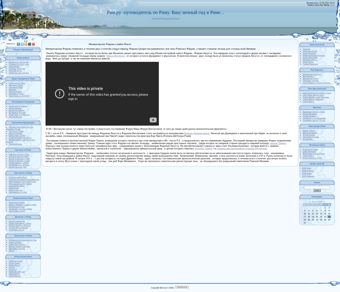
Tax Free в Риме (16, 131)
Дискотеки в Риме (17, 202)
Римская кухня (15, 261)
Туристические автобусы (20, 138)
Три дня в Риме (16, 87)
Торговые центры (16, 230)
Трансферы (14, 66)
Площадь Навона (310, 81)
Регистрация (167, 18)
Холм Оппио (308, 62)
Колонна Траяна (203, 148)
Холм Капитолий (310, 58)
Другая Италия (15, 92)
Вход (177, 18)
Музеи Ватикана (310, 114)
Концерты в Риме (16, 207)
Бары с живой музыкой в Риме (22, 205)
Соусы (12, 267)
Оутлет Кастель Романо (20, 225)
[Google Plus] (33, 44)
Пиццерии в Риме (17, 186)
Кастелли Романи (17, 110)
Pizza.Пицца (14, 263)
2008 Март (306, 168)
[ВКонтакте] (18, 44)
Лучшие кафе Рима (17, 177)
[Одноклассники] (26, 44)
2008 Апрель (307, 171)
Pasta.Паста (14, 265)
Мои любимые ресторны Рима (22, 182)
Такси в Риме (15, 242)
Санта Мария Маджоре (313, 99)
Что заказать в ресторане (20, 184)
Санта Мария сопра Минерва (316, 97)
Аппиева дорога (310, 60)
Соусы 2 (12, 269)
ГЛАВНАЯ (156, 18)
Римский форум (310, 51)
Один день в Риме (17, 83)
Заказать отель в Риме (19, 154)
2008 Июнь (307, 173)
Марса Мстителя (115, 56)
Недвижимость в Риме (19, 165)
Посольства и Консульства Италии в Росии (19, 128)
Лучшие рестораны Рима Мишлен (24, 179)
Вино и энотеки (15, 190)
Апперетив (13, 188)
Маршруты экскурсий (18, 62)
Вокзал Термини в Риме (19, 246)
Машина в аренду (17, 249)
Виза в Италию (15, 133)
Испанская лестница (312, 74)
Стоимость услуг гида (19, 64)
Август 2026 (317, 202)
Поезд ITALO (308, 156)
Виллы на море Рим (18, 167)
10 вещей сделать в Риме (20, 209)
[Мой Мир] (30, 44)
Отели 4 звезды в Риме (19, 159)
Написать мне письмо (19, 73)
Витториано (308, 76)
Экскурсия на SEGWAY (19, 96)
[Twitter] (22, 44)
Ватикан (12, 89)
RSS (333, 5)
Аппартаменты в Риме (19, 163)
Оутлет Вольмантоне (18, 228)
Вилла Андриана (310, 133)
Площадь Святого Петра (314, 120)
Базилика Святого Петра (314, 112)
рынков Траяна (278, 143)
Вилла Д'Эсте (309, 131)
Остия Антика (15, 108)
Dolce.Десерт (15, 276)
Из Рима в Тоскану (17, 112)
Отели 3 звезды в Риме (19, 161)
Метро (12, 251)
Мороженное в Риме (18, 192)
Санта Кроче (308, 101)
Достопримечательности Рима (316, 83)
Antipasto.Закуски (17, 272)
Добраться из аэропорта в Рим (23, 240)
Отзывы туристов (17, 69)
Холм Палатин (309, 53)
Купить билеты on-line (312, 158)
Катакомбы (308, 139)
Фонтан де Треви (310, 78)
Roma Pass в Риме (17, 135)
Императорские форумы (314, 55)
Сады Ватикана (310, 116)
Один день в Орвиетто (19, 115)
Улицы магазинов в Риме (20, 223)
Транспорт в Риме (17, 244)
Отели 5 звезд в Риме (19, 156)
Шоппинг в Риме (16, 94)
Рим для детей (15, 71)
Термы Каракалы (310, 64)
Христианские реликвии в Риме (317, 93)
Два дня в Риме (16, 85)
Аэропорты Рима (310, 149)
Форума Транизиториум (196, 133)
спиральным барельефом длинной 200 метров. (242, 148)
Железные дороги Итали (314, 154)
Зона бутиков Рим (17, 221)
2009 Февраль (308, 176)
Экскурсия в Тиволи (18, 106)
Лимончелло (14, 274)
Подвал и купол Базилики (314, 118)
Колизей (306, 49)
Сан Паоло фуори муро (313, 95)
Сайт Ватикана (309, 151)
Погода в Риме (15, 144)
